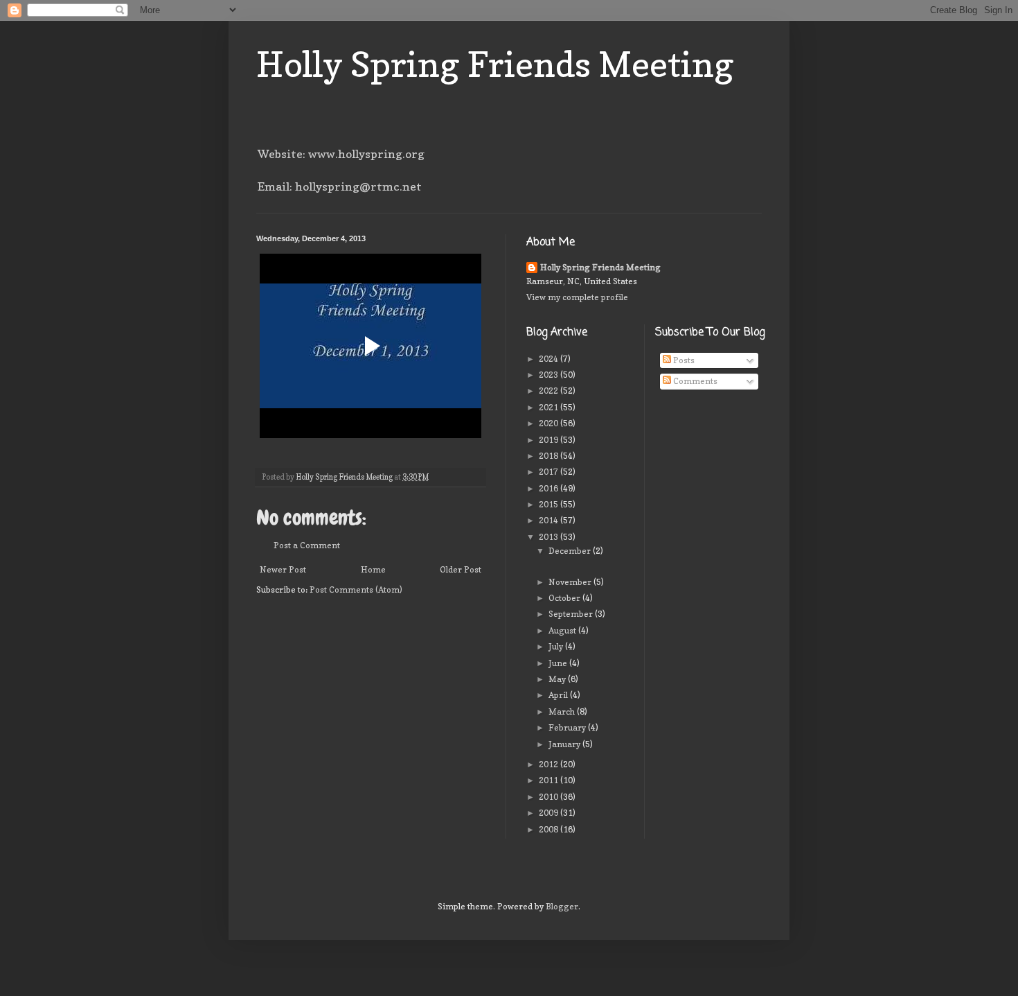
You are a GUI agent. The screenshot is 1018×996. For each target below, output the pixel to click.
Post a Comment (307, 545)
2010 (549, 797)
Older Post (460, 569)
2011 (549, 780)
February (568, 727)
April (559, 695)
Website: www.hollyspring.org (341, 154)
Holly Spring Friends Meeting (495, 64)
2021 (549, 407)
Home (373, 569)
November (570, 582)
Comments (694, 381)
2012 (549, 764)
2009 (549, 812)
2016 (549, 488)
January (565, 744)
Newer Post (283, 569)
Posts (683, 360)
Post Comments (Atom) (356, 589)
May (558, 679)
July (556, 646)
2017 (549, 471)
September (571, 614)
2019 (549, 440)
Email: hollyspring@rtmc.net (340, 186)
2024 (549, 358)
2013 (549, 537)
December (570, 550)
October (565, 598)
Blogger (562, 906)
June (558, 663)
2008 (549, 829)
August (563, 630)
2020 (549, 423)
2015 (549, 504)
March (562, 711)
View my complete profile (577, 297)
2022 (549, 390)
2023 (549, 374)
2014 (549, 520)
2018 (549, 456)
